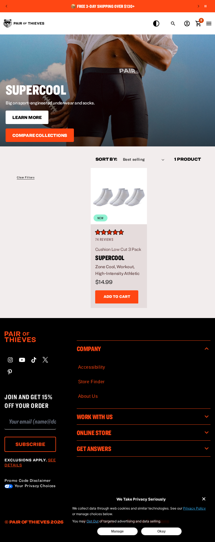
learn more (27, 117)
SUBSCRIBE (30, 444)
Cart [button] (198, 23)
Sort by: (106, 159)
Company (89, 348)
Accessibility (91, 367)
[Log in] (187, 23)
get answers (94, 448)
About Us (88, 396)
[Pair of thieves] (30, 342)
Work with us (95, 416)
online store (94, 432)
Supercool (109, 258)
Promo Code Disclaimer (27, 480)
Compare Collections (39, 135)
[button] (25, 178)
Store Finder (91, 381)
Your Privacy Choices (34, 485)
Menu (208, 23)
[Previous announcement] (6, 6)
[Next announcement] (198, 6)
